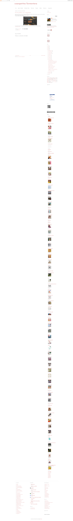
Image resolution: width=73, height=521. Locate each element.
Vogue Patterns (18, 513)
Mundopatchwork (47, 495)
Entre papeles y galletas (50, 392)
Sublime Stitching (18, 507)
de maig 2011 (49, 57)
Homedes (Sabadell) (18, 496)
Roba (48, 81)
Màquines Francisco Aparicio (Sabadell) (20, 502)
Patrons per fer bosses (50, 65)
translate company (49, 12)
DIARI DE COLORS (50, 323)
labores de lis (49, 407)
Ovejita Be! (49, 196)
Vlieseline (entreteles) (47, 508)
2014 (48, 46)
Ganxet (48, 79)
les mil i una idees (50, 237)
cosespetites (50, 8)
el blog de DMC (49, 471)
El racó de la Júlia (49, 224)
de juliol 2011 (49, 55)
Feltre (53, 78)
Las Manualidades (46, 493)
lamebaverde (49, 209)
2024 (48, 45)
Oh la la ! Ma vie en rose (50, 403)
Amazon (17, 484)
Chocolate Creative (50, 259)
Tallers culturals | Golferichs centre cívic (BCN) (36, 497)
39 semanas (49, 345)
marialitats (49, 265)
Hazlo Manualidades (18, 495)
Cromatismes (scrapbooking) (19, 487)
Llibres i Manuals (20, 8)
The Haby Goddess (50, 306)
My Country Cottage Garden (51, 272)
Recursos (32, 8)
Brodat (55, 77)
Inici (15, 8)
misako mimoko (49, 125)
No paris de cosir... (50, 390)
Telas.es (17, 509)
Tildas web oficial (46, 496)
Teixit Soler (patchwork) (18, 508)
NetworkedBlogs (51, 94)
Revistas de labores (47, 507)
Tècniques (48, 82)
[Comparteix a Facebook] (26, 28)
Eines (47, 78)
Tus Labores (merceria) (18, 512)
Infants (41, 8)
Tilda (50, 82)
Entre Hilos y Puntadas (50, 248)
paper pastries (49, 160)
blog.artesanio (49, 220)
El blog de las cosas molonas (51, 123)
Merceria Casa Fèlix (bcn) (19, 500)
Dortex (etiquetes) (18, 489)
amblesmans (49, 459)
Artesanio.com (46, 500)
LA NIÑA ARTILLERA (50, 138)
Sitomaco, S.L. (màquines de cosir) (19, 505)
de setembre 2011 (50, 53)
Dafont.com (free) (46, 501)
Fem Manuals (49, 429)
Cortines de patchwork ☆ (51, 60)
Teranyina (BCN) (49, 351)
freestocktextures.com (17, 26)
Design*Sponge (46, 488)
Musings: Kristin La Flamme (51, 235)
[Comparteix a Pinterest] (27, 28)
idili (48, 278)
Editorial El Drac (49, 289)
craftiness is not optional (50, 136)
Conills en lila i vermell (50, 68)
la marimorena (49, 373)
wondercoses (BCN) (50, 405)
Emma (52, 18)
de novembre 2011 (50, 51)
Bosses (36, 8)
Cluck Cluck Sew (50, 177)
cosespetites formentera (26, 4)
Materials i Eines (26, 8)
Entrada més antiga (43, 55)
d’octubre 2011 (49, 52)
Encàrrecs (44, 8)
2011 (48, 49)
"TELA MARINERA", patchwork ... (51, 190)
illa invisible (49, 317)
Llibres (53, 79)
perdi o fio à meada (50, 166)
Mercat (56, 79)
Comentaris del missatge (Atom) (21, 56)
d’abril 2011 (49, 58)
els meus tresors (49, 472)
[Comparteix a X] (25, 28)
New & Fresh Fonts (50, 64)
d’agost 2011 (49, 54)
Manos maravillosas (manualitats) (19, 499)
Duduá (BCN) (49, 179)
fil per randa (49, 477)
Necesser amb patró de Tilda (51, 67)
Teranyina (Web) (32, 498)
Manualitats (51, 98)
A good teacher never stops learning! (51, 442)
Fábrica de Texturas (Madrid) (51, 153)
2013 (48, 47)
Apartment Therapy (47, 484)
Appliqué (48, 77)
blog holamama (49, 207)
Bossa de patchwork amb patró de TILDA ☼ (52, 61)
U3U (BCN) (32, 499)
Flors (55, 78)
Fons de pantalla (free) (47, 503)
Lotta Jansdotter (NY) (47, 494)
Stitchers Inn (17, 506)
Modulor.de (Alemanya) (18, 501)
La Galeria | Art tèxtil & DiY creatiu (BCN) (35, 491)
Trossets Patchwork (18, 511)
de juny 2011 (49, 56)
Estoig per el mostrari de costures (51, 66)
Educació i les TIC (49, 418)
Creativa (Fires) (46, 487)
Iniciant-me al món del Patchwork (51, 63)
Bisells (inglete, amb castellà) (51, 70)
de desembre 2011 (50, 50)
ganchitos (49, 334)
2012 (48, 48)
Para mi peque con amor (50, 295)
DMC (16, 488)
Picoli (48, 448)
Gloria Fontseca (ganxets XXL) (19, 494)
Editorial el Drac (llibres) (19, 490)
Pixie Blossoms (49, 149)
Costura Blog (49, 476)
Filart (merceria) (18, 493)
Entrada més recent (17, 55)
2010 (48, 74)
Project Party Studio (50, 435)
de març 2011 (49, 59)
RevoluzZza (49, 222)
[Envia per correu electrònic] (24, 28)
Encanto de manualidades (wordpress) (49, 502)
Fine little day (46, 490)
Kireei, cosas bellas (50, 151)
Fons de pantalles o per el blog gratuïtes (23, 12)
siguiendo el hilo (49, 379)
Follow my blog (52, 99)
